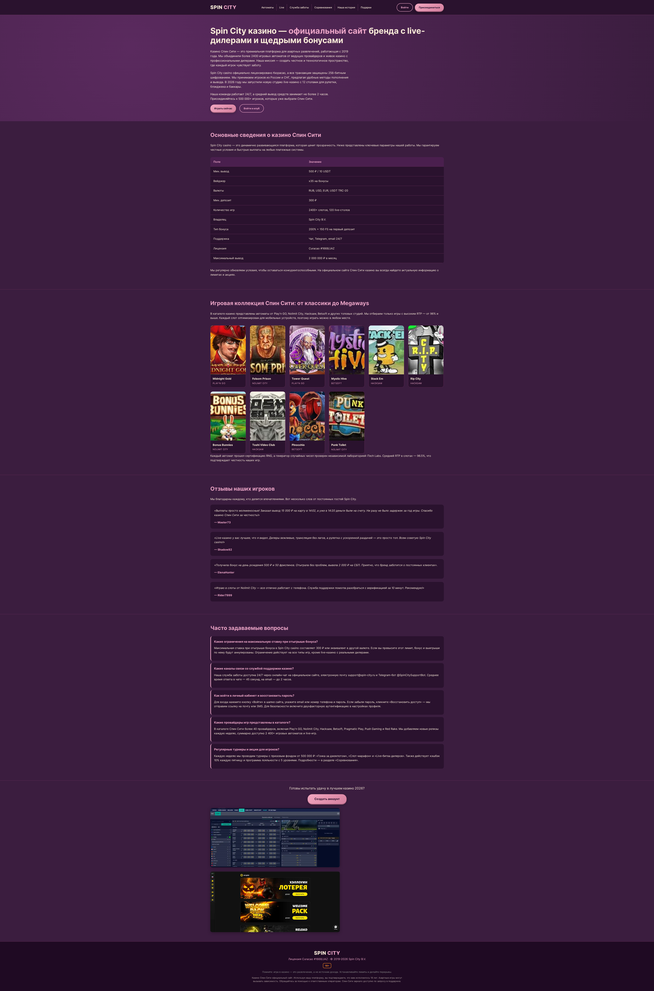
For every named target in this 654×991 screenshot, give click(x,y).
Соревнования (323, 7)
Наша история (346, 7)
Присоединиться (429, 7)
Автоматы (267, 7)
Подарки (366, 7)
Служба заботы (299, 7)
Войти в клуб (252, 108)
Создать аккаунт (327, 799)
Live (281, 7)
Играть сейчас (223, 108)
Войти (405, 7)
